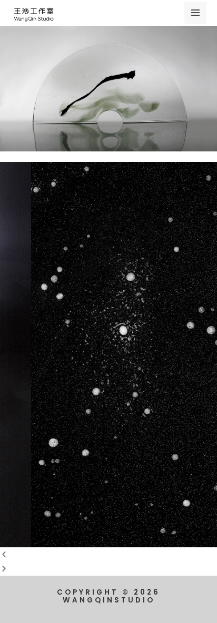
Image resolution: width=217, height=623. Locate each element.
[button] (108, 554)
